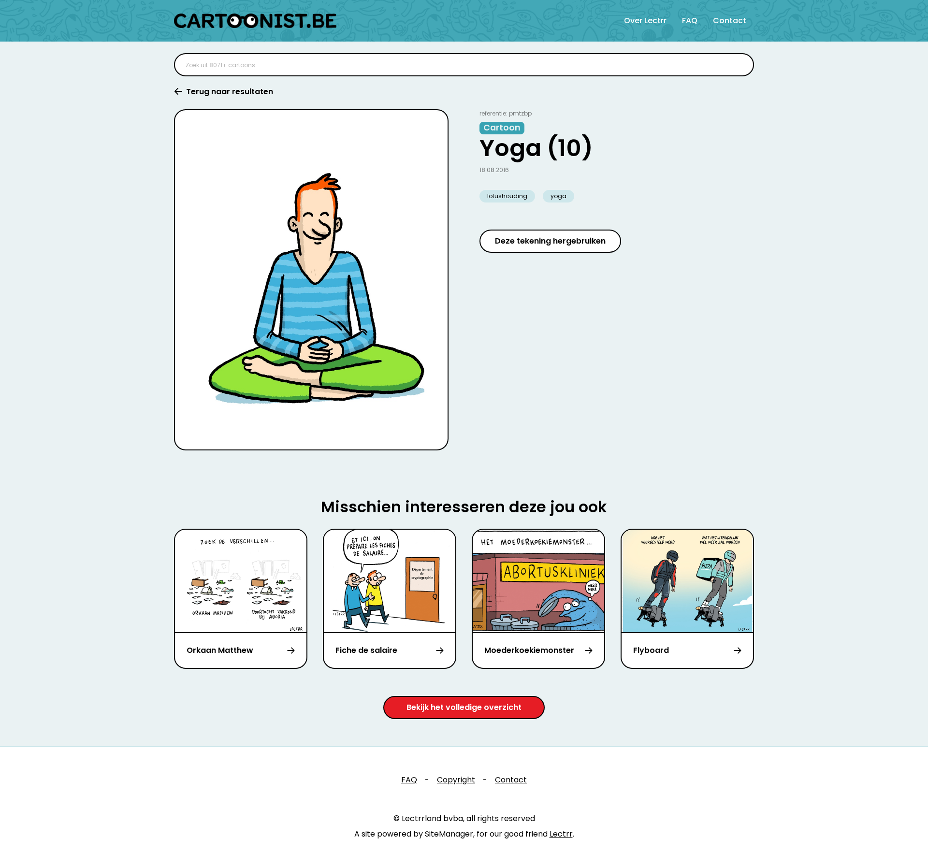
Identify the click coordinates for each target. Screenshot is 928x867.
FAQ (689, 20)
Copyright (456, 779)
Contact (729, 20)
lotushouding (507, 196)
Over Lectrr (645, 20)
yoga (558, 196)
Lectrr (561, 833)
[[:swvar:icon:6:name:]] (740, 65)
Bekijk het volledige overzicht (464, 707)
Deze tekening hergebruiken (550, 240)
